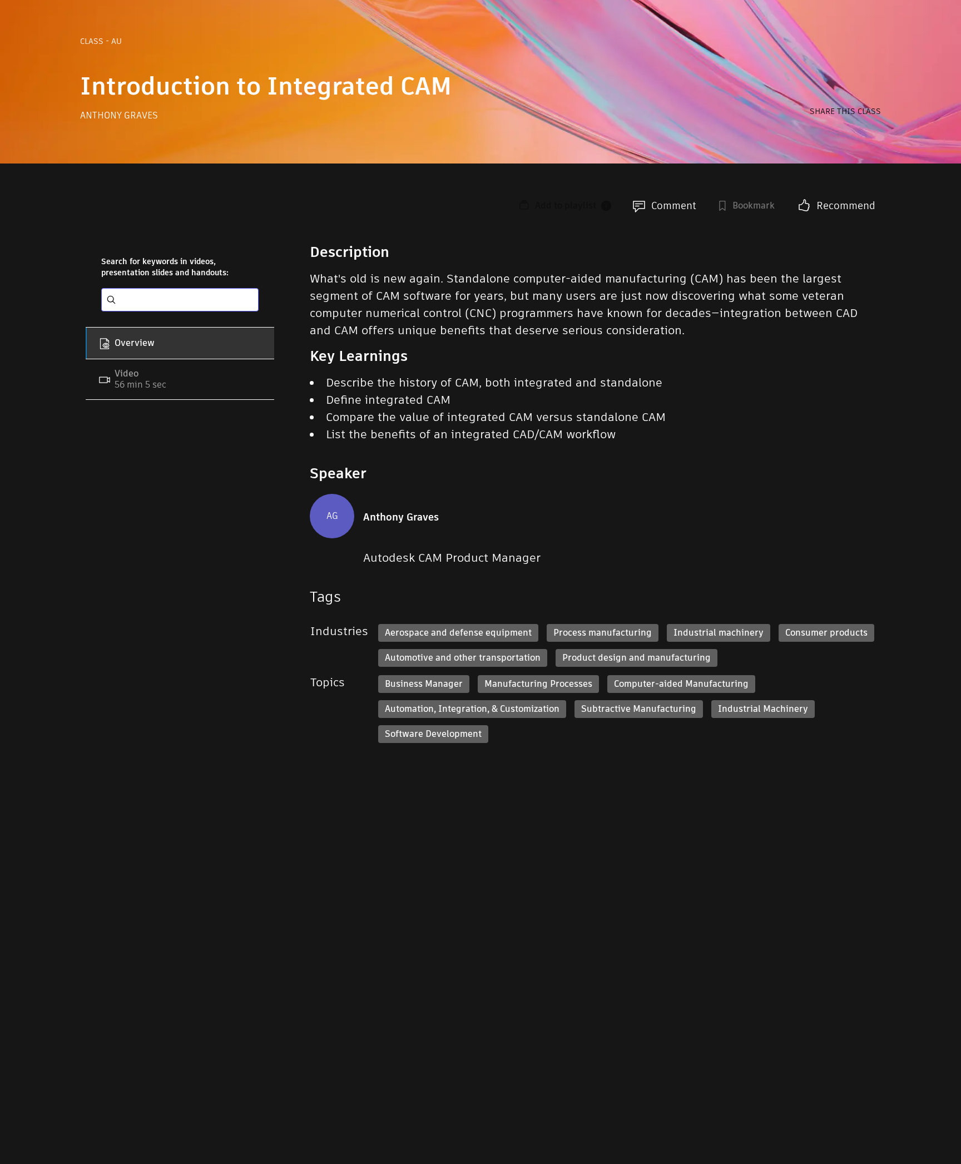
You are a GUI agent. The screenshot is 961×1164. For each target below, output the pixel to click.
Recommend (845, 205)
